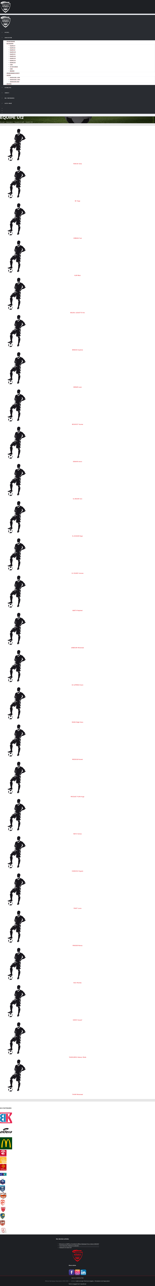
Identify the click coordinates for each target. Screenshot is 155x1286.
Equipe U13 (13, 58)
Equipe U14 (13, 60)
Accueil (7, 32)
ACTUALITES (8, 87)
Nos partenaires (9, 98)
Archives (9, 83)
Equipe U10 (13, 52)
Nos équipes (10, 43)
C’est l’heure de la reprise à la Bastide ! (69, 1246)
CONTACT (7, 92)
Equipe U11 (12, 54)
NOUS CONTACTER (77, 1278)
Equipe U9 (12, 50)
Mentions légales (89, 1281)
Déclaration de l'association (102, 1281)
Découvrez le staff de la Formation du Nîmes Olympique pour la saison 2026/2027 (79, 1244)
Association (8, 37)
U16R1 (11, 64)
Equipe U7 (12, 45)
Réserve (12, 71)
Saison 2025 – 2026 (15, 77)
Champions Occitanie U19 (65, 1248)
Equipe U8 (12, 47)
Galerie (9, 75)
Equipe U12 (13, 56)
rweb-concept (80, 1281)
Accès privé (8, 103)
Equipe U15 (13, 62)
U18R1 (11, 68)
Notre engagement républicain (77, 1284)
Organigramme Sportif (13, 73)
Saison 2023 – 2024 (15, 79)
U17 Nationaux (14, 66)
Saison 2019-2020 (14, 81)
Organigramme (11, 41)
